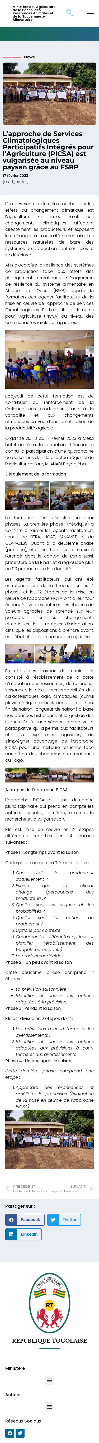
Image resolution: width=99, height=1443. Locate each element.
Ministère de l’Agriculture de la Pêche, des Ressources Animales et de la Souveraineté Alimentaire (34, 13)
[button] (25, 1220)
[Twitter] (20, 1433)
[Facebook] (9, 1433)
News (29, 57)
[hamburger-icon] (90, 13)
